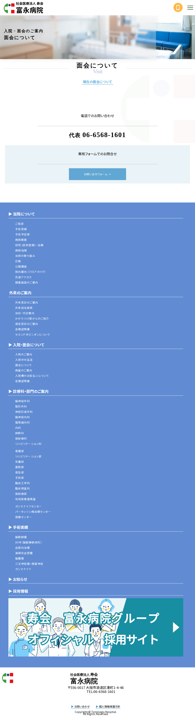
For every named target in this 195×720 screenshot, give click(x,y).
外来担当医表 (24, 308)
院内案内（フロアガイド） (30, 272)
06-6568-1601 (104, 135)
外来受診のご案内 (26, 302)
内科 (18, 428)
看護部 (19, 451)
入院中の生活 (24, 360)
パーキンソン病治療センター (33, 511)
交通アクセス (23, 277)
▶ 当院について (21, 214)
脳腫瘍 (19, 558)
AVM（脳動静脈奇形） (28, 542)
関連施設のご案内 (26, 282)
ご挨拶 (19, 224)
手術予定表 (22, 234)
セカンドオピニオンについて (32, 334)
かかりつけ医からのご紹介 (32, 318)
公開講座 (21, 266)
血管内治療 (22, 548)
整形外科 (21, 406)
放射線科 (21, 438)
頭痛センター (23, 517)
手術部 (19, 478)
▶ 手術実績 (18, 527)
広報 (18, 261)
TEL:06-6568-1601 (100, 691)
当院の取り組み (25, 256)
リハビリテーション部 (28, 456)
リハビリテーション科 (28, 444)
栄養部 (19, 462)
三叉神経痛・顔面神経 (29, 564)
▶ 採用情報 (18, 591)
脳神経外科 (22, 401)
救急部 (19, 472)
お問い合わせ (80, 706)
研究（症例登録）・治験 (29, 245)
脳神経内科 (22, 417)
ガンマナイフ (23, 569)
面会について (23, 365)
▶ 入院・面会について (26, 344)
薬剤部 (19, 467)
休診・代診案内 (25, 313)
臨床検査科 (22, 488)
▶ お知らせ (17, 579)
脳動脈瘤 (21, 537)
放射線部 (21, 494)
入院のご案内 (23, 354)
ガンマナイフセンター (28, 506)
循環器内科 (22, 422)
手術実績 (21, 229)
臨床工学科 (22, 483)
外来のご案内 (19, 292)
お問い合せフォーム (96, 174)
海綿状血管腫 (24, 553)
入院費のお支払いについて (32, 376)
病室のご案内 (23, 370)
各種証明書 (22, 329)
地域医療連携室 (25, 499)
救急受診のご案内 (26, 324)
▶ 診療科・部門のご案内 (28, 391)
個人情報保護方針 (108, 706)
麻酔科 (19, 433)
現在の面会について (97, 82)
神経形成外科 (24, 412)
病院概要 (21, 240)
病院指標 (21, 250)
